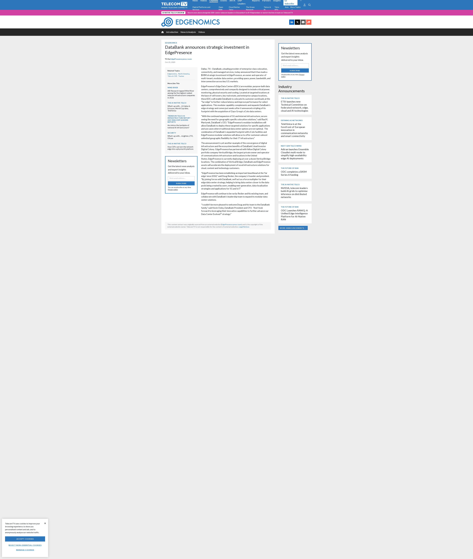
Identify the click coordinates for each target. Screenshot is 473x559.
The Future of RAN (289, 168)
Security (172, 133)
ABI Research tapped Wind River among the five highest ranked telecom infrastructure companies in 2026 (181, 94)
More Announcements (292, 228)
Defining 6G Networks (292, 120)
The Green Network (250, 8)
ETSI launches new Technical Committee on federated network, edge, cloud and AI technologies (294, 106)
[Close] (45, 523)
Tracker (181, 76)
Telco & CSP (172, 76)
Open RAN (221, 8)
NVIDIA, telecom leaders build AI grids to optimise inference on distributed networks (294, 192)
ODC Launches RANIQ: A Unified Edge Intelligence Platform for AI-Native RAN (294, 215)
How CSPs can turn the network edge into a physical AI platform (180, 148)
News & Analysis (188, 32)
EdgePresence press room (181, 59)
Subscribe (181, 183)
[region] (25, 538)
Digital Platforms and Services (201, 8)
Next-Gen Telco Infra (291, 146)
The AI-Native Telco (177, 103)
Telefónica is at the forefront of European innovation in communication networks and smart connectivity (294, 130)
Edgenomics (171, 43)
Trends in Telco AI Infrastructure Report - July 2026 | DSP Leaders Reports (180, 119)
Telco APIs (277, 8)
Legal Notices (244, 227)
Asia (286, 7)
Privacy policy (173, 190)
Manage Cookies (25, 550)
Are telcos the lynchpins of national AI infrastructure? (178, 126)
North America (183, 74)
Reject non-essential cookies (25, 545)
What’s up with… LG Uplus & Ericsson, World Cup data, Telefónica (179, 108)
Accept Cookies (25, 539)
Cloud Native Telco (234, 8)
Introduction (172, 32)
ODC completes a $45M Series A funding (294, 173)
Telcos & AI (267, 8)
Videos (201, 32)
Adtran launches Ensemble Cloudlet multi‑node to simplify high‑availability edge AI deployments (295, 154)
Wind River (173, 87)
